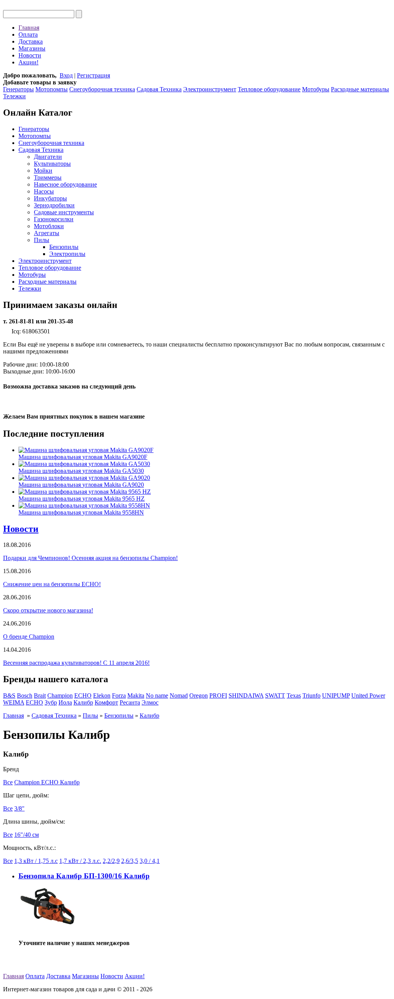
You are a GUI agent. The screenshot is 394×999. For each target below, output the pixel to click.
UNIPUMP (336, 695)
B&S (9, 695)
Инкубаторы (50, 198)
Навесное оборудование (65, 184)
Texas (294, 695)
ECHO (83, 695)
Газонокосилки (53, 219)
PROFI (218, 695)
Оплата (28, 34)
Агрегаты (46, 233)
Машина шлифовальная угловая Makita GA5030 (81, 471)
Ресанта (130, 702)
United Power (368, 695)
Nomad (179, 695)
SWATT (275, 695)
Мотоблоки (49, 226)
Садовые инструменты (64, 212)
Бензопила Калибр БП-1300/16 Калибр (84, 876)
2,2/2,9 (111, 861)
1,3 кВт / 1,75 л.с (36, 861)
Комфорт (106, 702)
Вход (66, 75)
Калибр (83, 702)
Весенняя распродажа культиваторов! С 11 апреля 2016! (76, 662)
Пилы (41, 240)
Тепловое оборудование (269, 89)
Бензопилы (63, 247)
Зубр (51, 702)
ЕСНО (34, 702)
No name (157, 695)
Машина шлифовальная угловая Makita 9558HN (81, 512)
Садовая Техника (159, 89)
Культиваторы (52, 163)
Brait (40, 695)
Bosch (24, 695)
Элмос (150, 702)
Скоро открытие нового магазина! (48, 610)
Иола (65, 702)
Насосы (44, 191)
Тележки (14, 96)
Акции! (28, 62)
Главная (28, 27)
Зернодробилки (54, 205)
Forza (119, 695)
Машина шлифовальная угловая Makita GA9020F (82, 457)
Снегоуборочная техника (102, 89)
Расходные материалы (360, 89)
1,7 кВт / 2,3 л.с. (80, 861)
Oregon (198, 695)
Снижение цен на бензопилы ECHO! (52, 584)
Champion (60, 695)
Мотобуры (315, 89)
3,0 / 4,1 (150, 861)
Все (8, 782)
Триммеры (48, 177)
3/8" (19, 808)
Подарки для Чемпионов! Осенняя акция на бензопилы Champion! (90, 558)
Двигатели (48, 156)
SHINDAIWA (246, 695)
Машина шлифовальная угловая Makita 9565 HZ (81, 498)
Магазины (31, 48)
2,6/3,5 (129, 861)
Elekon (101, 695)
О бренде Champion (28, 636)
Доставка (30, 41)
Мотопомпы (51, 89)
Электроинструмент (209, 89)
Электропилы (67, 254)
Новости (29, 55)
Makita (135, 695)
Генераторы (18, 89)
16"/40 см (26, 834)
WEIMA (13, 702)
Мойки (43, 170)
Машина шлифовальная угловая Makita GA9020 (81, 484)
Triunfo (311, 695)
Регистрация (93, 75)
